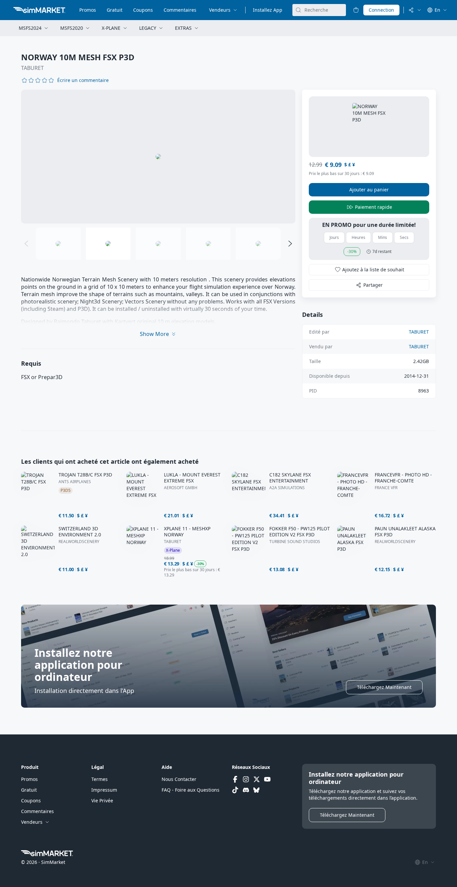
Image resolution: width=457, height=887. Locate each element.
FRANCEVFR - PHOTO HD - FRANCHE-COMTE (403, 478)
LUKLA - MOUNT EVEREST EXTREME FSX (192, 478)
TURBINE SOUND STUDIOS (294, 541)
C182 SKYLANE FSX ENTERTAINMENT (290, 478)
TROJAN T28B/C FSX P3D (85, 475)
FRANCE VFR (386, 488)
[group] (158, 157)
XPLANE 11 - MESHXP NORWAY (187, 532)
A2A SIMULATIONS (287, 488)
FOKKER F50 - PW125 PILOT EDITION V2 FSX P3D (299, 532)
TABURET (32, 68)
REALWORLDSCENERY (79, 541)
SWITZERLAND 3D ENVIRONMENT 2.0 (80, 532)
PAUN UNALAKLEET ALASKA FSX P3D (405, 532)
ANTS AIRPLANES (75, 481)
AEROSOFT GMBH (180, 488)
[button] (83, 80)
